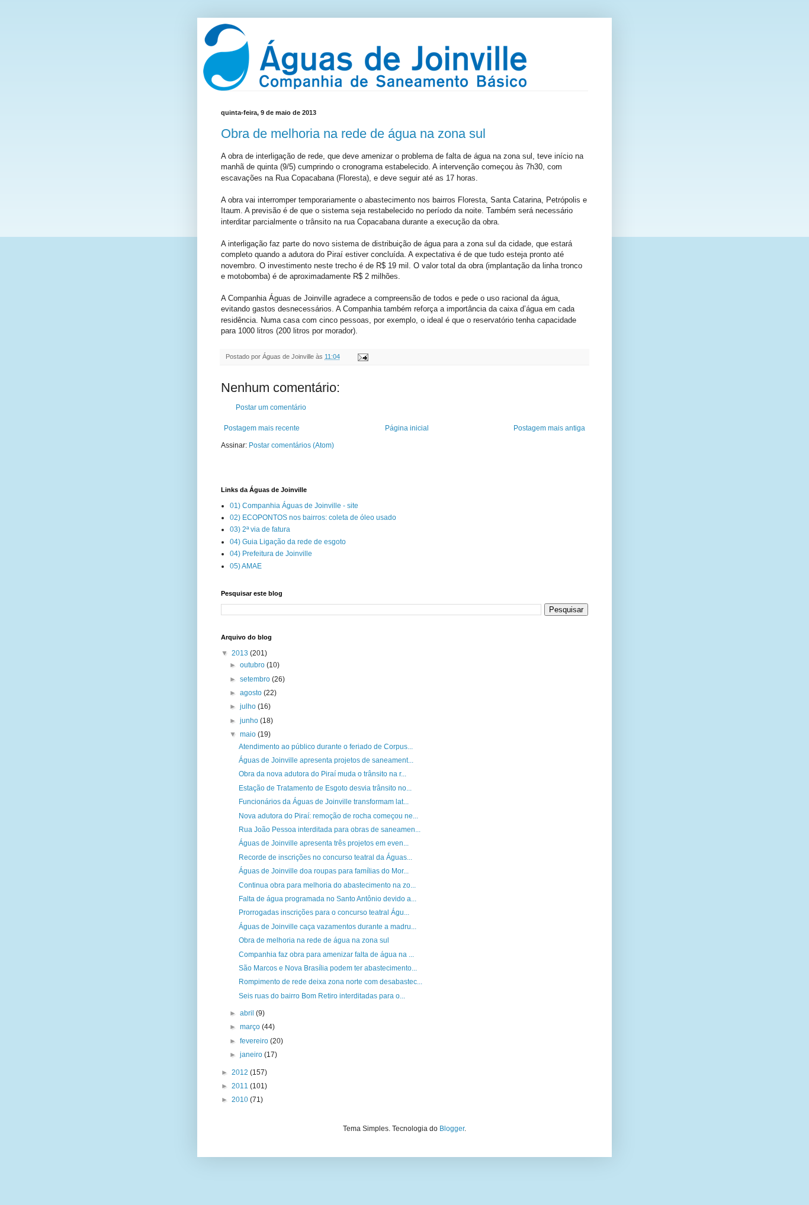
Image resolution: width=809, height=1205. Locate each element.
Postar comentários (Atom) (291, 445)
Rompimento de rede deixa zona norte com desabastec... (330, 982)
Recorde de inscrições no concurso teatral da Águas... (325, 857)
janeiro (252, 1054)
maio (249, 734)
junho (250, 720)
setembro (256, 679)
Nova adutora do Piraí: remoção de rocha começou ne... (328, 816)
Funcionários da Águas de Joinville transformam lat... (324, 802)
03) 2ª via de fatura (260, 529)
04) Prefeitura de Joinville (271, 554)
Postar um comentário (271, 407)
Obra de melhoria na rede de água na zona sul (353, 133)
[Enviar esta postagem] (361, 356)
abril (248, 1013)
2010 (241, 1099)
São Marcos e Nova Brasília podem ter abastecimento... (328, 968)
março (251, 1027)
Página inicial (407, 428)
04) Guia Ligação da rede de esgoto (288, 542)
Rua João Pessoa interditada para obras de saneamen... (329, 829)
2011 (241, 1086)
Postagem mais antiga (549, 428)
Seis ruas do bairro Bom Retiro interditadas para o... (322, 996)
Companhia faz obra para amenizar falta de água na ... (326, 954)
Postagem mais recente (262, 428)
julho (249, 706)
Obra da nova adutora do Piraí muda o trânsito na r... (322, 774)
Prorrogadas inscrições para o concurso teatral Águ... (324, 912)
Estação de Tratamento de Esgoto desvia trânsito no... (325, 788)
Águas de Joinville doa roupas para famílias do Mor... (324, 871)
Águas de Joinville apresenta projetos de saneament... (326, 760)
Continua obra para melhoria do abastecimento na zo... (327, 885)
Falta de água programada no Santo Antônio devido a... (327, 899)
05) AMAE (246, 566)
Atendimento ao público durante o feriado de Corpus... (326, 747)
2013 (241, 653)
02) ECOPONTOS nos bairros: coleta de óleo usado (313, 517)
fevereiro (255, 1041)
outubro (253, 665)
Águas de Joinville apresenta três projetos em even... (324, 843)
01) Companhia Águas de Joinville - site (294, 506)
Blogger (451, 1128)
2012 (241, 1072)
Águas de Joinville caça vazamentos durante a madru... (327, 927)
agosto (252, 693)
